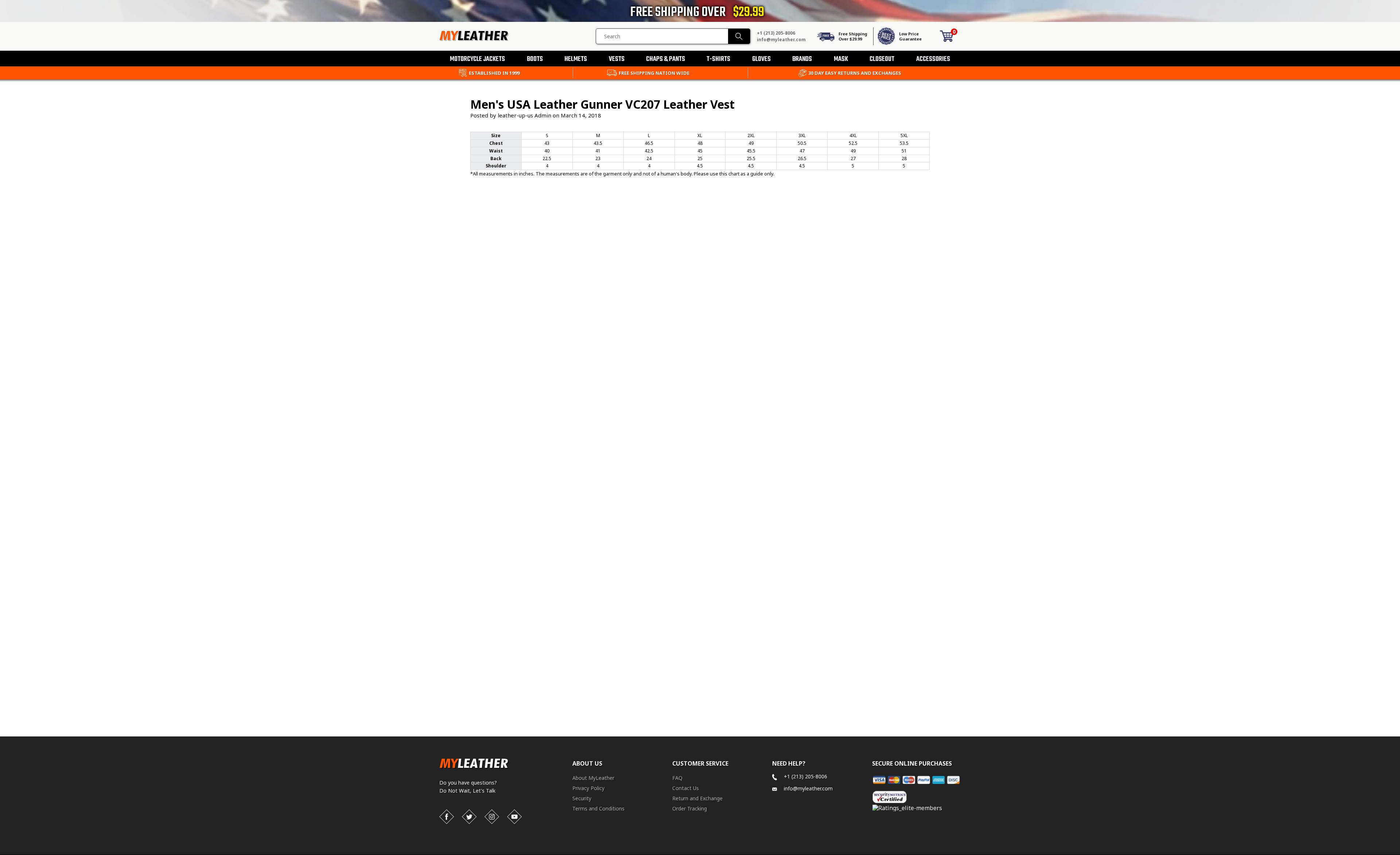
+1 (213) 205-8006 (776, 33)
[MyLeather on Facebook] (446, 816)
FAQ (677, 777)
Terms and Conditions (598, 808)
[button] (1399, 853)
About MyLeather (593, 777)
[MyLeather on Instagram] (492, 816)
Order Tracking (689, 808)
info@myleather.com (781, 39)
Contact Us (685, 788)
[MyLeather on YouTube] (514, 816)
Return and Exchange (697, 798)
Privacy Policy (588, 788)
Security (581, 798)
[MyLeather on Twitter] (469, 816)
